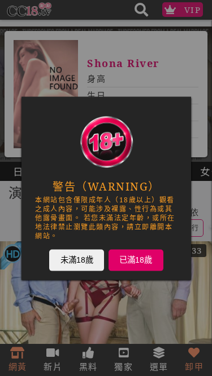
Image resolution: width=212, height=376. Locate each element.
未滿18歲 (76, 259)
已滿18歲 (135, 259)
